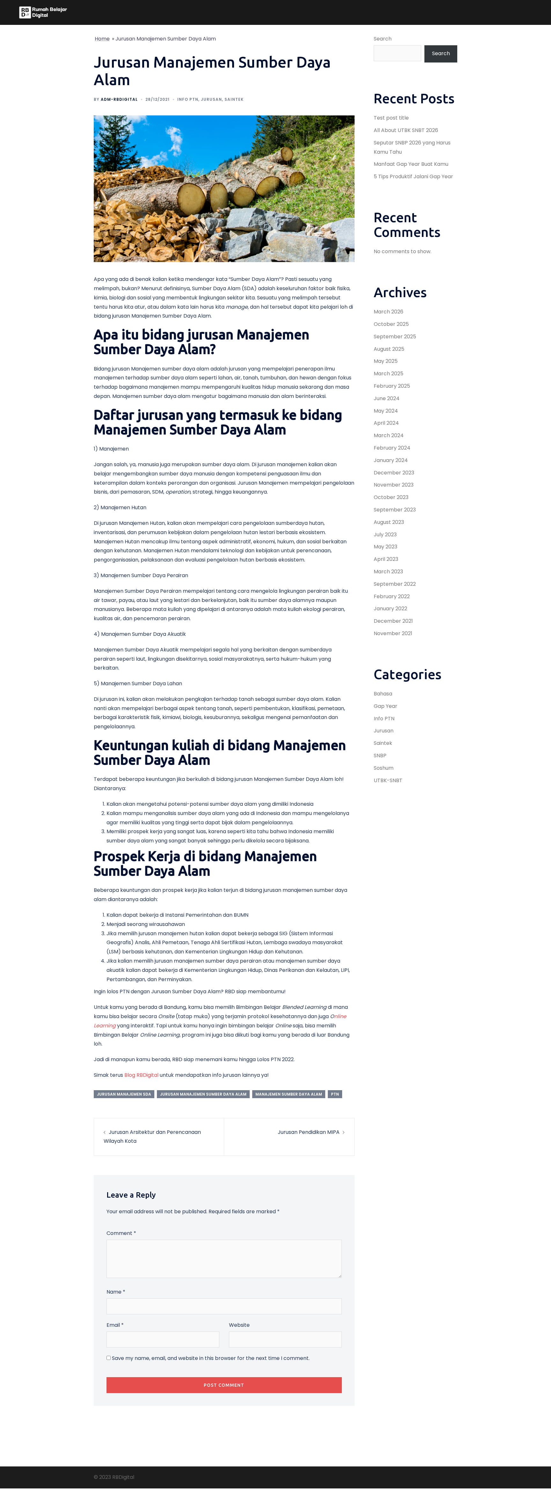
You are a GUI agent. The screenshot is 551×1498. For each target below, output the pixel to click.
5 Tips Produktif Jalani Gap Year (413, 176)
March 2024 (389, 435)
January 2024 (391, 460)
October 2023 (391, 497)
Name (116, 1292)
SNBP (380, 755)
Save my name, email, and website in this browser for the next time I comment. (211, 1358)
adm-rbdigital (119, 99)
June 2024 (387, 398)
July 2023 (385, 534)
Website (239, 1325)
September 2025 (395, 336)
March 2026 (388, 311)
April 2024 (386, 423)
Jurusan (211, 99)
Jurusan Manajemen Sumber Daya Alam (203, 1094)
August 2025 (389, 349)
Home (102, 38)
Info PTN (187, 99)
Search (383, 38)
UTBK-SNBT (388, 780)
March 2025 (388, 373)
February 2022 (392, 596)
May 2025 (386, 361)
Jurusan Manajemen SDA (124, 1094)
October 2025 (391, 324)
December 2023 (394, 472)
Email (115, 1325)
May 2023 (385, 546)
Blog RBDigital (141, 1075)
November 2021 (393, 633)
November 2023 (394, 484)
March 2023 (388, 571)
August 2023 (389, 522)
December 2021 (393, 621)
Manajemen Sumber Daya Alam (288, 1094)
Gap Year (385, 706)
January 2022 (390, 608)
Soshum (383, 768)
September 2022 (395, 584)
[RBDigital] (43, 12)
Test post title (391, 117)
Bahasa (383, 693)
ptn (335, 1094)
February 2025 (392, 386)
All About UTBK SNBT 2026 (406, 130)
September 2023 (395, 509)
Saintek (234, 99)
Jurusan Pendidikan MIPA (309, 1132)
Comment (121, 1233)
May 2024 (386, 411)
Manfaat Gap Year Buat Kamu (411, 164)
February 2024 (392, 448)
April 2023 (386, 559)
